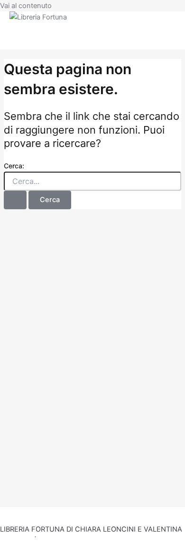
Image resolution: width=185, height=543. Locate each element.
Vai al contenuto (26, 5)
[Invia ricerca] (15, 200)
